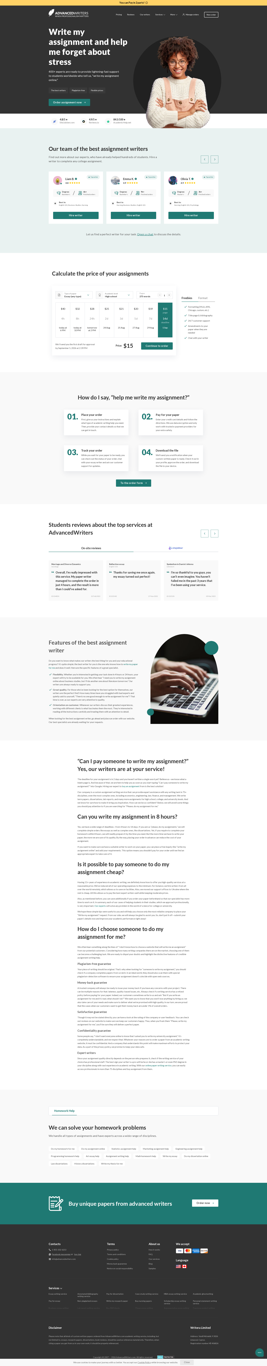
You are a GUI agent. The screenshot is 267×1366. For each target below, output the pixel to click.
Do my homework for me (63, 1148)
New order (211, 14)
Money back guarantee (117, 1264)
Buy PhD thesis (113, 1308)
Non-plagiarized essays (87, 1301)
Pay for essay (54, 1301)
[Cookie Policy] (144, 1362)
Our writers (145, 14)
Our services (154, 1259)
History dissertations (84, 1163)
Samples (152, 1268)
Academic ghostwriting (203, 1294)
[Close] (187, 1362)
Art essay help (92, 1156)
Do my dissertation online (196, 1156)
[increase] (169, 295)
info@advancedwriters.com (64, 1259)
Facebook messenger (61, 1254)
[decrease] (159, 295)
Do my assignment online (93, 1148)
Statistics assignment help (124, 1148)
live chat (77, 1254)
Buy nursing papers (143, 1301)
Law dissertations (59, 1163)
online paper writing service (158, 1065)
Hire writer (76, 215)
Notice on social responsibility (120, 1268)
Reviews (130, 14)
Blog (151, 1264)
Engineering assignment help (188, 1148)
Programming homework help (65, 1156)
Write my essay (170, 1156)
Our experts (100, 905)
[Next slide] (214, 159)
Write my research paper (117, 1301)
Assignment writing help (117, 1156)
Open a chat (145, 234)
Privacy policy (113, 1249)
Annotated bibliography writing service (87, 1295)
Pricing (119, 14)
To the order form (131, 482)
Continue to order (157, 345)
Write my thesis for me (112, 1163)
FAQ (151, 1254)
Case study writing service (146, 1294)
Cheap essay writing (144, 1308)
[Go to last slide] (204, 159)
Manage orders (192, 14)
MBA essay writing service (175, 1294)
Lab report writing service (88, 1308)
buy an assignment (130, 786)
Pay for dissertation (114, 1294)
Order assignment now (67, 102)
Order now (203, 1202)
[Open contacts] (259, 1352)
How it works (154, 1249)
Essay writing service (58, 1294)
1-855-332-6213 (59, 1249)
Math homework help (146, 1156)
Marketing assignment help (156, 1148)
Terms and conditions (116, 1254)
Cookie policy (112, 1259)
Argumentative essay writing (176, 1308)
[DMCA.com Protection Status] (165, 1357)
